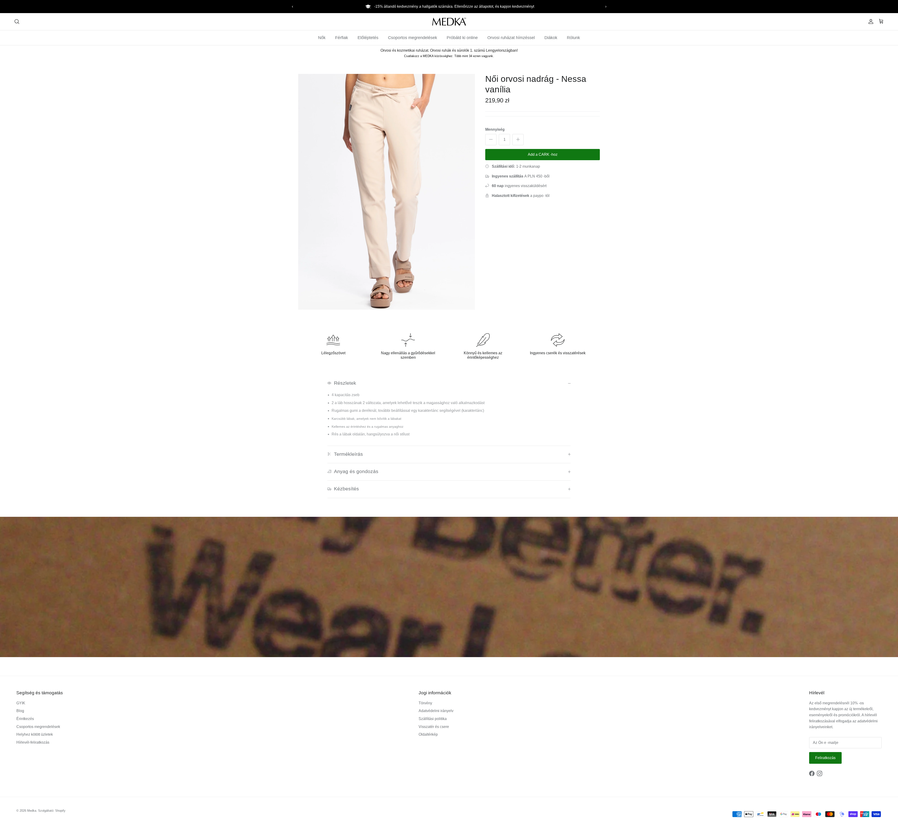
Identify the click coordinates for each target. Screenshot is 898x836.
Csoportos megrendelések (412, 37)
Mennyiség (495, 129)
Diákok (550, 37)
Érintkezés (25, 719)
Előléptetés (368, 37)
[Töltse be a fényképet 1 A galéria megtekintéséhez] (386, 192)
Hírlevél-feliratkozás (32, 742)
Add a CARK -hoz (543, 154)
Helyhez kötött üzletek (34, 734)
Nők (322, 37)
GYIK (20, 703)
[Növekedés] (518, 139)
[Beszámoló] (870, 21)
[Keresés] (17, 21)
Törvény (425, 703)
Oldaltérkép (428, 734)
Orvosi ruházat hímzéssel (511, 37)
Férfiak (341, 37)
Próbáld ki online (462, 37)
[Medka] (449, 21)
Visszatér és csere (434, 727)
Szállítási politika (433, 719)
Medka (31, 810)
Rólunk (573, 37)
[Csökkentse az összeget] (490, 139)
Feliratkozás (825, 758)
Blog (20, 711)
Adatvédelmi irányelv (436, 711)
